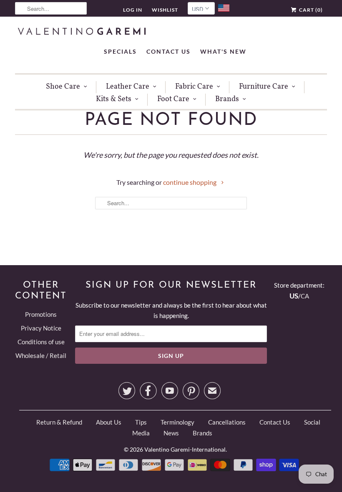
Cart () (310, 10)
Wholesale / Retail (40, 355)
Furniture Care (263, 87)
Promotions (41, 314)
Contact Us (168, 51)
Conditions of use (41, 341)
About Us (108, 422)
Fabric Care (194, 87)
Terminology (177, 422)
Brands (227, 99)
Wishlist (165, 10)
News (171, 433)
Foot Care (173, 99)
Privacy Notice (41, 328)
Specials (120, 51)
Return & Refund (59, 422)
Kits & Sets (113, 99)
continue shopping (190, 182)
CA (305, 296)
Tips (141, 422)
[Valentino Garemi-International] (81, 32)
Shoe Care (63, 87)
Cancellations (227, 422)
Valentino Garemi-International (185, 449)
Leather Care (127, 87)
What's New (223, 51)
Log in (132, 10)
